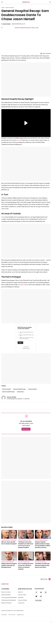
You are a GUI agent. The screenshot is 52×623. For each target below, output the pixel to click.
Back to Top (44, 579)
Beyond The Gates (6, 603)
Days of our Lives (5, 592)
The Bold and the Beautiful (8, 600)
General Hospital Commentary (9, 540)
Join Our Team (22, 595)
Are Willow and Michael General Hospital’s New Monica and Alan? (42, 565)
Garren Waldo (7, 24)
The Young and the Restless (9, 597)
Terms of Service (11, 614)
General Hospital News (23, 561)
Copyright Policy (20, 614)
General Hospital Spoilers (41, 540)
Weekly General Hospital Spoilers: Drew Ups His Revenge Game (9, 565)
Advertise (20, 597)
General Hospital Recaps (19, 389)
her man (18, 140)
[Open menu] (2, 2)
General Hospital (23, 284)
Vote (20, 342)
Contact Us (21, 603)
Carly (3, 217)
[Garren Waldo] (4, 398)
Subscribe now (26, 429)
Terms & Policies (22, 600)
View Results (26, 346)
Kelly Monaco (20, 391)
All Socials (38, 600)
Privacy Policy (4, 614)
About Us (20, 592)
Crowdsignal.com (26, 348)
